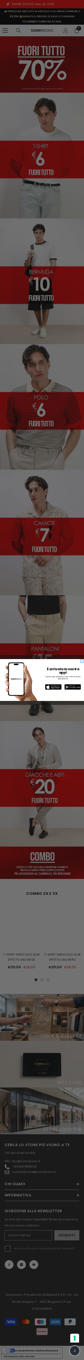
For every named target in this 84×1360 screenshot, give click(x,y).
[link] (53, 687)
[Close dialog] (82, 661)
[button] (74, 1350)
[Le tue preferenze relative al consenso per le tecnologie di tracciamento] (74, 1338)
